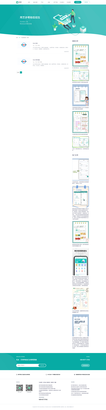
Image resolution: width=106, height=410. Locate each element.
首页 (29, 2)
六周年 (38, 45)
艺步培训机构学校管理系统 (56, 406)
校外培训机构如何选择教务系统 (45, 393)
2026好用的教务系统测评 (44, 394)
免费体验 (78, 2)
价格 (49, 2)
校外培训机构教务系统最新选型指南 (46, 386)
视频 (41, 62)
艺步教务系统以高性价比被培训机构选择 (78, 391)
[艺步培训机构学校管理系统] (19, 2)
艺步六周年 (35, 43)
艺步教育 (69, 2)
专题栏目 (52, 382)
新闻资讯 (48, 382)
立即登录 (86, 2)
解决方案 (35, 2)
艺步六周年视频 (36, 59)
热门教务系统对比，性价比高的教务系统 (78, 385)
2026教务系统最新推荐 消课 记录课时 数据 (47, 388)
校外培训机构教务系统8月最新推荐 (45, 385)
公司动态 (44, 382)
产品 (42, 2)
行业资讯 (62, 2)
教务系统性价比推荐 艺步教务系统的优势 (79, 386)
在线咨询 (85, 365)
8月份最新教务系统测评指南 (76, 394)
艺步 (36, 45)
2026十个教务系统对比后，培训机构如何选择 (79, 393)
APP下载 (56, 2)
